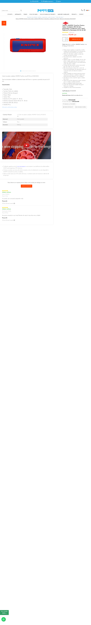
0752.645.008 (34, 1)
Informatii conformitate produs (9, 107)
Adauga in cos (76, 39)
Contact (81, 14)
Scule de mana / (60, 17)
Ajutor (59, 1)
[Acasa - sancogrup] (45, 10)
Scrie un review (26, 186)
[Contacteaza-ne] (82, 10)
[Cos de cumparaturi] (84, 10)
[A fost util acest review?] (14, 203)
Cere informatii (68, 107)
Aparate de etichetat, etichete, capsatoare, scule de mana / (41, 17)
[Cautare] (21, 10)
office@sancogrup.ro (47, 1)
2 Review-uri (71, 32)
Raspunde (4, 201)
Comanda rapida (81, 107)
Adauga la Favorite (69, 104)
